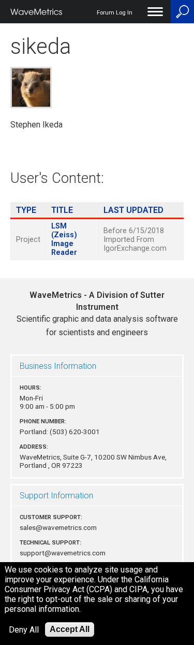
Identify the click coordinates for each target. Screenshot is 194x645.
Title (62, 210)
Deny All (24, 630)
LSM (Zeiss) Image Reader (64, 239)
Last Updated (133, 210)
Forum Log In (114, 12)
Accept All (69, 629)
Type (26, 210)
